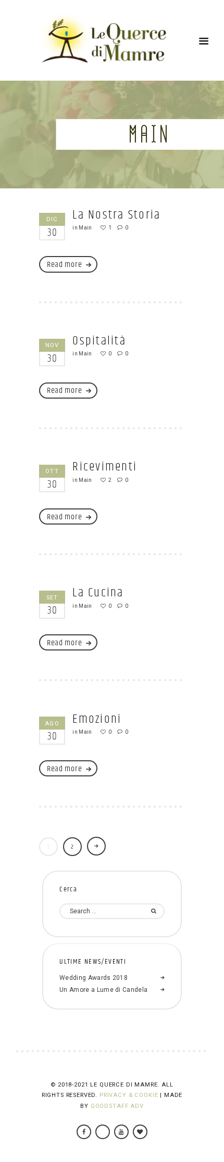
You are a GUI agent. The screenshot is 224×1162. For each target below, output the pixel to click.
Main (85, 228)
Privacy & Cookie (128, 1095)
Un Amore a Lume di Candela (103, 989)
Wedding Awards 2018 (93, 977)
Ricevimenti (104, 466)
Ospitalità (99, 340)
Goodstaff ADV (117, 1106)
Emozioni (96, 719)
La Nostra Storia (116, 215)
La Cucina (97, 592)
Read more (64, 264)
